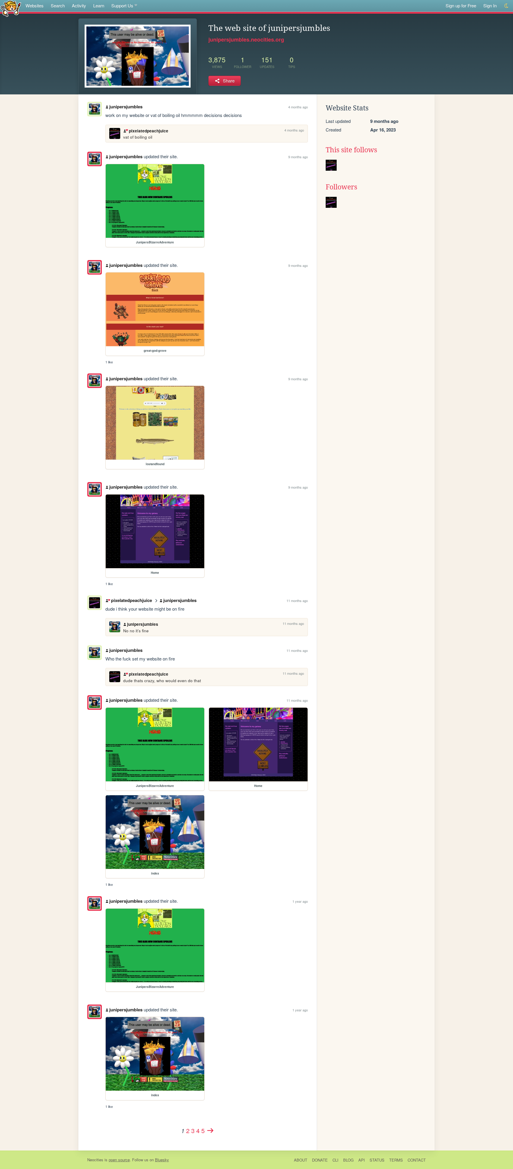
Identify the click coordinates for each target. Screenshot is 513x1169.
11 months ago (297, 600)
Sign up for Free (461, 5)
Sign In (490, 5)
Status (377, 1160)
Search (58, 5)
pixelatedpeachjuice (148, 131)
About (300, 1160)
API (361, 1160)
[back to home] (11, 8)
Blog (348, 1160)
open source (119, 1159)
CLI (335, 1160)
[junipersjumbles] (94, 159)
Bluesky (162, 1159)
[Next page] (210, 1130)
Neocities (95, 1159)
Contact (417, 1160)
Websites (35, 5)
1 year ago (300, 901)
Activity (79, 5)
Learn (98, 5)
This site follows (351, 150)
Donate (320, 1160)
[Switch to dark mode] (506, 6)
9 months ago (298, 156)
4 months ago (298, 106)
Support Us (122, 5)
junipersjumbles (125, 106)
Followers (341, 187)
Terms (396, 1160)
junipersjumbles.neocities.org (246, 39)
